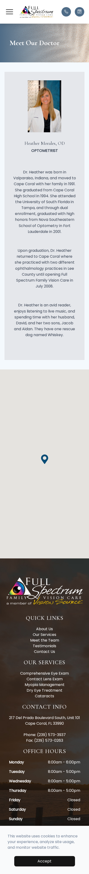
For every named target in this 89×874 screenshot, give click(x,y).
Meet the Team (44, 640)
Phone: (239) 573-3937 (44, 734)
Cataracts (44, 696)
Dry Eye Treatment (44, 690)
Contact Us (44, 651)
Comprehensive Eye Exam (44, 673)
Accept (44, 861)
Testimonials (44, 646)
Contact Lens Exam (45, 679)
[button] (9, 11)
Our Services (44, 634)
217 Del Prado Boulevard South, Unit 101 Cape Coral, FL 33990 (44, 720)
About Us (44, 629)
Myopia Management (45, 684)
